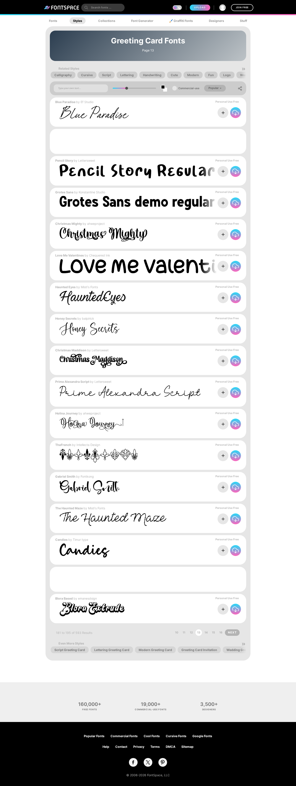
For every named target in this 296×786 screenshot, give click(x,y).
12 (191, 632)
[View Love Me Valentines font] (158, 266)
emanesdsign (87, 598)
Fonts (53, 21)
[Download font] (235, 112)
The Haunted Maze (69, 508)
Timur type (80, 539)
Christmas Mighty (68, 223)
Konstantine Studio (92, 192)
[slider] (126, 88)
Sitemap (187, 746)
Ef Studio (87, 102)
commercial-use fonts (151, 709)
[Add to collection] (223, 112)
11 (184, 632)
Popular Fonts (94, 736)
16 (220, 632)
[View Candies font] (84, 550)
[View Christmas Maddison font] (93, 361)
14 (206, 632)
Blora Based (64, 598)
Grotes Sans (64, 192)
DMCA (170, 746)
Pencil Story (64, 160)
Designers (216, 21)
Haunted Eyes (65, 287)
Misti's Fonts (89, 287)
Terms (155, 746)
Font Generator (142, 21)
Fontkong (87, 476)
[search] (103, 8)
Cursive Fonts (176, 736)
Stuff (243, 21)
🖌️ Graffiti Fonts (181, 21)
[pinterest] (162, 762)
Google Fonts (202, 736)
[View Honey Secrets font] (89, 329)
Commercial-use (188, 88)
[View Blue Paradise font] (94, 113)
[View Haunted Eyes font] (93, 298)
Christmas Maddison (70, 350)
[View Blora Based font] (92, 609)
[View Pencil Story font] (137, 171)
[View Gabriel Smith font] (90, 487)
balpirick (88, 318)
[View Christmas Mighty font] (103, 234)
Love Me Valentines (69, 255)
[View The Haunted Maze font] (113, 519)
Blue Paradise (65, 102)
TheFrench (63, 445)
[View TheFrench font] (99, 456)
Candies (61, 539)
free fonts (89, 709)
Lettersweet (86, 160)
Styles (77, 21)
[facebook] (133, 762)
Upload (200, 7)
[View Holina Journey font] (92, 424)
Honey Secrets (66, 318)
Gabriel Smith (65, 476)
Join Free (242, 7)
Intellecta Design (88, 445)
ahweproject (96, 223)
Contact (121, 746)
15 (213, 632)
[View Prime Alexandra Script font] (130, 392)
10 (176, 632)
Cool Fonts (152, 736)
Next (232, 632)
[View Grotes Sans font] (137, 203)
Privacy (138, 746)
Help (105, 746)
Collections (106, 21)
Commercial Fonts (124, 736)
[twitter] (148, 762)
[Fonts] (61, 7)
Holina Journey (66, 413)
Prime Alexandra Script (72, 381)
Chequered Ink (99, 255)
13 (198, 632)
